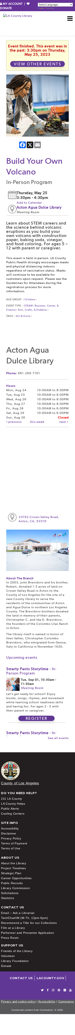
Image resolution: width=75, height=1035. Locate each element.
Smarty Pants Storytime (31, 671)
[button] (70, 18)
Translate (49, 8)
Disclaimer (8, 833)
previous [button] (15, 422)
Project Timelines (13, 868)
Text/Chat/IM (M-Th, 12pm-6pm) (24, 918)
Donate (6, 966)
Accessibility (10, 828)
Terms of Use (10, 848)
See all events (58, 738)
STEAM (28, 305)
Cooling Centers (13, 813)
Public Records (12, 883)
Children (29, 299)
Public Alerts (10, 808)
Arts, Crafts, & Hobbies (32, 309)
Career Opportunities (16, 878)
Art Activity (23, 316)
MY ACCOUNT (12, 3)
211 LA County (11, 798)
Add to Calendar (29, 202)
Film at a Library (13, 927)
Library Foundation (15, 961)
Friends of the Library (16, 951)
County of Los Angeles (20, 783)
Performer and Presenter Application (27, 932)
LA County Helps (13, 803)
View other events (37, 63)
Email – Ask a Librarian (18, 913)
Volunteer (8, 956)
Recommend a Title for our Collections (29, 922)
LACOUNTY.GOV (50, 978)
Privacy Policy (11, 838)
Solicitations (10, 893)
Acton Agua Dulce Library (39, 207)
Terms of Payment (14, 843)
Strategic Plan (11, 873)
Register (37, 718)
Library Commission (15, 888)
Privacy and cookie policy (18, 1001)
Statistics (7, 898)
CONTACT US (21, 978)
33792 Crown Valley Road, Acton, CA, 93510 (39, 519)
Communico (66, 1001)
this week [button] (37, 422)
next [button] (63, 422)
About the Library (13, 863)
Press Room (10, 937)
